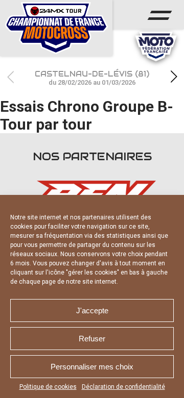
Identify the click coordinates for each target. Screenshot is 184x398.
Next (174, 76)
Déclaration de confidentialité (123, 386)
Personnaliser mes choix (92, 366)
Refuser (92, 338)
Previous (10, 76)
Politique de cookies (48, 386)
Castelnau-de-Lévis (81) (92, 77)
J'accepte (92, 310)
